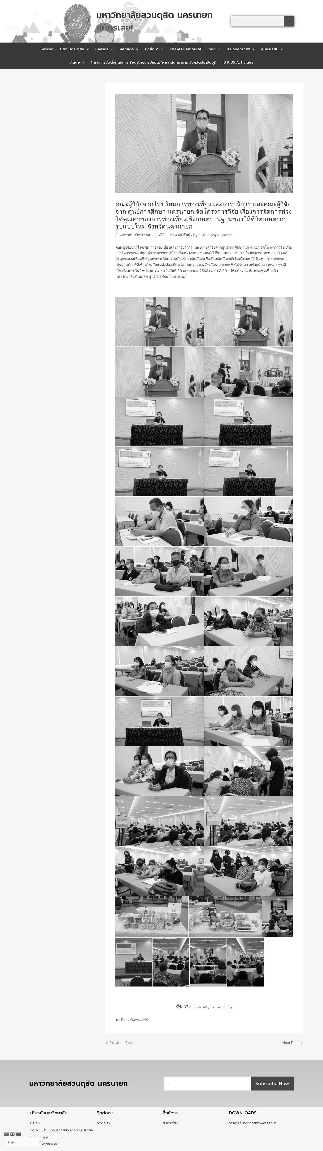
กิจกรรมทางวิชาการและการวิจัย (142, 235)
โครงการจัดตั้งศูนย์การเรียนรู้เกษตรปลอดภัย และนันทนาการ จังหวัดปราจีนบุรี (153, 62)
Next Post (292, 1042)
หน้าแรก (46, 49)
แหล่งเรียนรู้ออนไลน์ (186, 49)
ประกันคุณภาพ (238, 49)
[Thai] (19, 1133)
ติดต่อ (75, 62)
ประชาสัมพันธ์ (179, 235)
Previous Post (119, 1042)
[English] (13, 1133)
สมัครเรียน (269, 49)
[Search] (289, 21)
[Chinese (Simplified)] (7, 1133)
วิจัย (212, 49)
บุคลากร (102, 49)
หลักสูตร (127, 49)
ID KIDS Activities (238, 62)
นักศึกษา (152, 49)
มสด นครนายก (72, 49)
